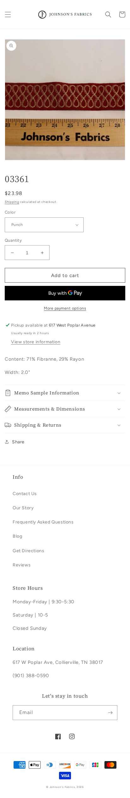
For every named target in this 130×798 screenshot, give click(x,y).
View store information (35, 342)
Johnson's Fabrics (62, 787)
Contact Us (25, 493)
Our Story (23, 508)
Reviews (22, 565)
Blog (17, 536)
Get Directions (28, 550)
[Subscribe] (110, 712)
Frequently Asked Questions (43, 522)
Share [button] (18, 442)
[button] (8, 14)
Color (10, 212)
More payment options (65, 308)
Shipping (12, 202)
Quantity (13, 240)
